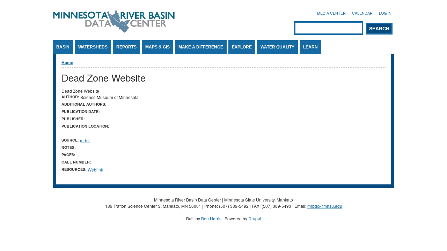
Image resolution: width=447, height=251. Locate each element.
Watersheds (93, 47)
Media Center (331, 13)
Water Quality (277, 47)
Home (67, 62)
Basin (62, 47)
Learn (310, 47)
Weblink (95, 170)
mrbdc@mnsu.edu (324, 206)
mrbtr (85, 140)
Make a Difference (200, 47)
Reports (126, 47)
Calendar (362, 13)
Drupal (254, 218)
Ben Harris (211, 218)
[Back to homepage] (114, 31)
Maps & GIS (157, 47)
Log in (385, 13)
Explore (242, 47)
